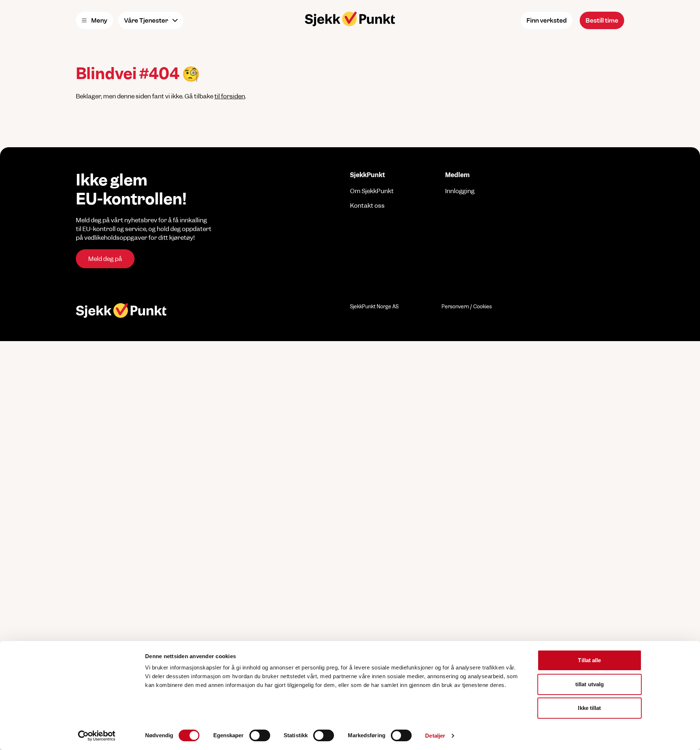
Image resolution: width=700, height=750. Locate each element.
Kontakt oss (367, 206)
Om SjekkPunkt (372, 191)
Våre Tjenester (146, 20)
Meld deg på (105, 259)
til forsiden (229, 96)
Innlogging (460, 191)
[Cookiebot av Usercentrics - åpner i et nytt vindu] (97, 735)
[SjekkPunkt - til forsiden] (350, 19)
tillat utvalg (589, 684)
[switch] (259, 735)
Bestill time (602, 20)
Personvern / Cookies (467, 306)
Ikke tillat (589, 708)
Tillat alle (589, 660)
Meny (99, 20)
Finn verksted (546, 20)
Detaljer (435, 736)
